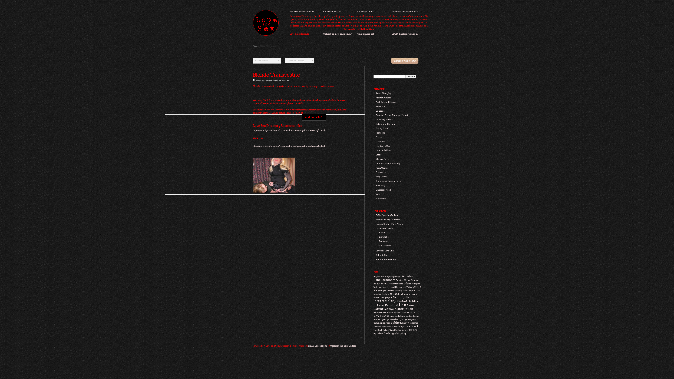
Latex (378, 154)
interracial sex (385, 301)
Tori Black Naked (381, 330)
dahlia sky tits (409, 291)
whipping (400, 333)
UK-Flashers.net (365, 33)
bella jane (416, 284)
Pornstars (381, 172)
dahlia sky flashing (393, 291)
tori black (412, 326)
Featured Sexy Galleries (301, 11)
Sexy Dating (382, 176)
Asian (382, 232)
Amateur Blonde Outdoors (407, 280)
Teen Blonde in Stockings (393, 326)
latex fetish (404, 309)
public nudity (400, 322)
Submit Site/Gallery (386, 259)
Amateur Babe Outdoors (394, 278)
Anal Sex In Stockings (393, 284)
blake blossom (380, 287)
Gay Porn (380, 141)
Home (255, 46)
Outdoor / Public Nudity (388, 163)
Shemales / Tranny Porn (388, 181)
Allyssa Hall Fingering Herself (387, 276)
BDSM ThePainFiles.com (405, 33)
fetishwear (403, 294)
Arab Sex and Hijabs (386, 102)
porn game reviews (390, 319)
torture (413, 329)
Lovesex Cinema (365, 11)
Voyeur (380, 194)
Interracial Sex (383, 150)
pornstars (385, 323)
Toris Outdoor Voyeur (398, 330)
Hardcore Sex (383, 146)
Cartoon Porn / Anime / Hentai (392, 115)
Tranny (275, 80)
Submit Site (381, 255)
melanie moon (380, 312)
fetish (394, 293)
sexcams (414, 323)
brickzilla (392, 287)
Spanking (380, 185)
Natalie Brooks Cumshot (398, 312)
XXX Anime (385, 245)
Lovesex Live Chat (332, 11)
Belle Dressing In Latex (387, 215)
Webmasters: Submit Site (405, 11)
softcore (377, 326)
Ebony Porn (382, 128)
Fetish (379, 137)
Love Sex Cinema (384, 228)
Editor (266, 80)
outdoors (378, 319)
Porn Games (382, 168)
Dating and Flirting (385, 124)
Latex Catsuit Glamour (394, 307)
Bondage (380, 110)
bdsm (407, 283)
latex (400, 304)
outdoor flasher (413, 316)
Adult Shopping (384, 93)
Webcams (381, 198)
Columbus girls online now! (337, 33)
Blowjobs (384, 236)
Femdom (380, 132)
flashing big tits (385, 298)
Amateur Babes (383, 97)
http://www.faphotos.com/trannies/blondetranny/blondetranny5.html (289, 146)
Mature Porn (382, 159)
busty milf (403, 287)
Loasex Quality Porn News (389, 224)
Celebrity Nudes (384, 119)
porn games (405, 319)
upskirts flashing (384, 333)
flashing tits (401, 297)
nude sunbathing (397, 316)
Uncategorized (383, 189)
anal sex (378, 283)
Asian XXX (381, 106)
